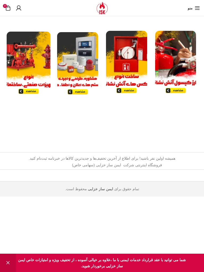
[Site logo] (102, 8)
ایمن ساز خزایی (100, 189)
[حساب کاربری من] (18, 8)
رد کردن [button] (8, 263)
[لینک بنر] (175, 64)
